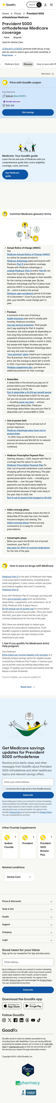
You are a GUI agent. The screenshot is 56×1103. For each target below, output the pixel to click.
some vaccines (26, 402)
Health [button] (5, 916)
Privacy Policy (46, 812)
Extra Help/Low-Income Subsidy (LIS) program (25, 654)
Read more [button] (7, 55)
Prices (17, 13)
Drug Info (17, 37)
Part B (42, 270)
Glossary (28, 64)
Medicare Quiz (12, 64)
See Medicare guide (12, 174)
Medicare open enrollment (20, 293)
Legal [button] (5, 940)
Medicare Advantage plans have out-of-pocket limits (26, 432)
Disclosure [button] (46, 74)
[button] (34, 5)
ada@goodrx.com (16, 1047)
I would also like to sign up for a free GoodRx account (28, 789)
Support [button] (6, 924)
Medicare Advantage (17, 261)
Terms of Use (15, 812)
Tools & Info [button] (8, 909)
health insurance (15, 318)
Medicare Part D (10, 576)
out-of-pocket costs (17, 599)
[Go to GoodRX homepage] (9, 5)
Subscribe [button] (28, 795)
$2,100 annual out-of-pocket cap (18, 608)
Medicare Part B (10, 589)
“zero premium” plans (17, 354)
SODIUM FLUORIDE (12, 49)
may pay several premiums (20, 325)
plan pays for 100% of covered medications (28, 547)
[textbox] (28, 782)
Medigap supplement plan (20, 367)
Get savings (28, 112)
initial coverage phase (18, 522)
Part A (29, 270)
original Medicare (15, 270)
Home (5, 13)
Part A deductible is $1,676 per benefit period (29, 392)
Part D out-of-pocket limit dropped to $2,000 (29, 497)
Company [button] (7, 932)
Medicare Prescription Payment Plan (25, 465)
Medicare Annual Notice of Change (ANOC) (28, 254)
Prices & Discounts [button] (11, 901)
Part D (20, 264)
